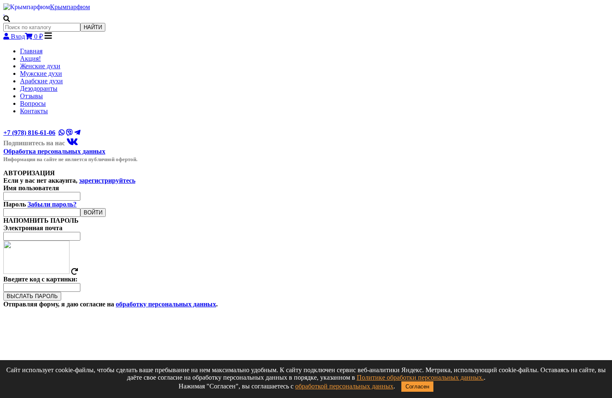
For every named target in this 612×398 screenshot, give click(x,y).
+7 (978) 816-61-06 (29, 132)
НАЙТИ (93, 27)
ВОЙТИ (93, 212)
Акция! (30, 58)
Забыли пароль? (52, 204)
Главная (31, 51)
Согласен (417, 386)
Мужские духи (41, 73)
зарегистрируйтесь (107, 180)
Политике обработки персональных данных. (420, 377)
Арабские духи (41, 81)
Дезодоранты (38, 88)
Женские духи (40, 66)
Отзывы (31, 96)
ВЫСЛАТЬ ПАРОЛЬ (32, 296)
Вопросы (33, 103)
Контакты (34, 110)
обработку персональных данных (166, 304)
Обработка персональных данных (54, 151)
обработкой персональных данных (344, 386)
